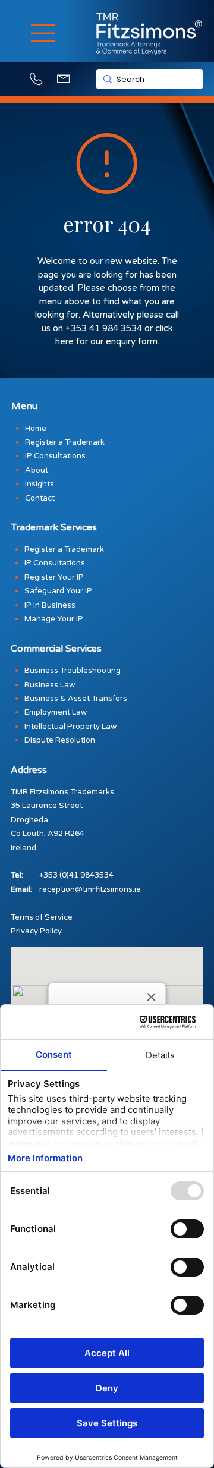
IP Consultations (54, 563)
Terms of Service (42, 917)
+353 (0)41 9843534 (76, 875)
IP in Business (49, 605)
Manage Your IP (53, 619)
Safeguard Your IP (58, 591)
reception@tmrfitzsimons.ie (90, 889)
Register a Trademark (64, 549)
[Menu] (44, 33)
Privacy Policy (36, 931)
